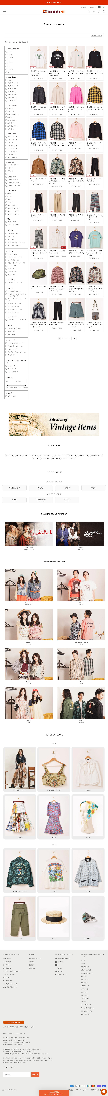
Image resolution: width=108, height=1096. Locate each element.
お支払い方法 (7, 968)
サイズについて (7, 981)
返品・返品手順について (10, 987)
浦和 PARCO (84, 976)
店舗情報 (83, 7)
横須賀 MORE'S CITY (86, 973)
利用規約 (31, 965)
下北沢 (83, 960)
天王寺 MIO (84, 992)
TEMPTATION (41, 500)
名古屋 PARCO (85, 986)
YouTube (60, 971)
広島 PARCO (84, 995)
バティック (56, 458)
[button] (96, 35)
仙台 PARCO (84, 983)
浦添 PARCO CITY (86, 1014)
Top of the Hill (11, 1090)
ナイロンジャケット (46, 455)
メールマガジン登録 (9, 974)
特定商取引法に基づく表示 (98, 1090)
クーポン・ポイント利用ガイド (12, 971)
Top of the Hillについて (36, 959)
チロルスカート (97, 455)
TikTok (59, 968)
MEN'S (8, 42)
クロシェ (46, 458)
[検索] (89, 11)
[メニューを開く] (4, 11)
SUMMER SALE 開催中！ (54, 2)
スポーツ (73, 455)
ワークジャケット (61, 455)
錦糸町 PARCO (85, 967)
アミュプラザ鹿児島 (86, 1011)
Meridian (41, 488)
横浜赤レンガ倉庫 (86, 970)
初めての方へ (92, 7)
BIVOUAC (67, 500)
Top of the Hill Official (64, 959)
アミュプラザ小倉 (86, 1005)
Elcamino (67, 488)
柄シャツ (19, 455)
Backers (93, 488)
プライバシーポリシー (9, 1067)
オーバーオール (31, 455)
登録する (35, 1074)
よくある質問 (7, 962)
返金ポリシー (33, 968)
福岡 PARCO (84, 1002)
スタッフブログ (62, 974)
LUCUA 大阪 (84, 989)
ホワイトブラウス (69, 458)
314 (74, 338)
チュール (37, 458)
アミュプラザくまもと (87, 1008)
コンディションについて (10, 984)
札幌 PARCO (84, 979)
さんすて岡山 (85, 998)
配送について (7, 977)
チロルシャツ (84, 455)
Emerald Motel (14, 488)
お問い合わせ (7, 959)
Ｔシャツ (10, 455)
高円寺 (83, 964)
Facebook (60, 962)
